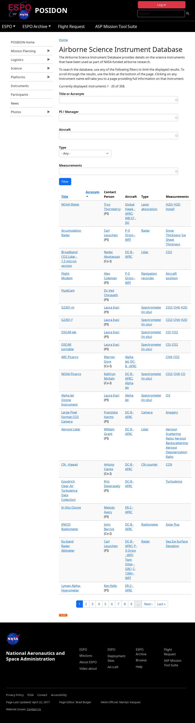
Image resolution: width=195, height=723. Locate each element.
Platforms (17, 78)
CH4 (176, 307)
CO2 (169, 252)
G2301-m (67, 307)
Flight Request (71, 26)
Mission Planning (23, 52)
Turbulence (174, 481)
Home (63, 40)
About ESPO (88, 662)
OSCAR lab (68, 332)
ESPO (6, 27)
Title (64, 197)
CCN (169, 464)
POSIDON (51, 10)
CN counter (149, 464)
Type (62, 147)
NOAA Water (70, 204)
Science (16, 69)
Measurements (70, 165)
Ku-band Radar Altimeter (68, 546)
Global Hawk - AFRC (130, 209)
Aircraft (65, 130)
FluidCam (68, 290)
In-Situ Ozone (71, 507)
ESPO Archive (34, 27)
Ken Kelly (110, 586)
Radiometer (149, 524)
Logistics (16, 61)
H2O (169, 204)
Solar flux (172, 524)
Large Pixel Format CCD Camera (70, 417)
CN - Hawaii (69, 464)
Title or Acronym (71, 94)
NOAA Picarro (71, 374)
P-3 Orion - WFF (130, 235)
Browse (141, 660)
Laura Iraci (111, 307)
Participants (19, 95)
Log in (161, 5)
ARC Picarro (69, 357)
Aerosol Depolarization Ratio (176, 452)
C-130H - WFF (130, 573)
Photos (15, 113)
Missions (85, 656)
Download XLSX (63, 615)
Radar (145, 230)
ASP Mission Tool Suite (116, 26)
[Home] (21, 10)
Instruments (20, 86)
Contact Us (34, 709)
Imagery (172, 412)
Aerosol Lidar (70, 429)
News (15, 103)
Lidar (145, 252)
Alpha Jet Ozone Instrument (69, 400)
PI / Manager (69, 112)
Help (139, 667)
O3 (168, 395)
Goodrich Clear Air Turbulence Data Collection (69, 490)
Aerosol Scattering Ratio (173, 434)
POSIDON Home (22, 42)
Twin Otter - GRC (130, 564)
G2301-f (67, 320)
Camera (147, 412)
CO (168, 332)
